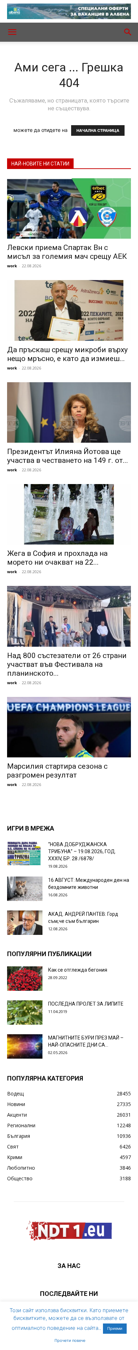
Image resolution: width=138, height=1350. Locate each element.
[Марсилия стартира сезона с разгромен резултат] (69, 727)
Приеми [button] (114, 1328)
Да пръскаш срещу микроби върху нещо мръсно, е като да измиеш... (67, 354)
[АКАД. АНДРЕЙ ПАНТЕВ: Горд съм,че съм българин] (24, 922)
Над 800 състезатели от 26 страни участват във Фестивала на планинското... (67, 664)
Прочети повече (69, 1340)
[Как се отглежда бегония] (24, 978)
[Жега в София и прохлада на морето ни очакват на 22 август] (69, 514)
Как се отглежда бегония (77, 970)
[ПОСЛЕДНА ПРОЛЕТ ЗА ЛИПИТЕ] (24, 1012)
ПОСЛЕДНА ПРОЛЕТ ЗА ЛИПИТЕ (85, 1004)
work (12, 265)
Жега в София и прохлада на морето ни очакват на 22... (57, 557)
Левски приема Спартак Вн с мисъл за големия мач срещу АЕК (67, 252)
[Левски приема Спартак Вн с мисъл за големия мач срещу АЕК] (69, 208)
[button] (12, 32)
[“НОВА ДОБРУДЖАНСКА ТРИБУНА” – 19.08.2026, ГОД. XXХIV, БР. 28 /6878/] (24, 853)
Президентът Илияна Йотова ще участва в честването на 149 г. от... (67, 456)
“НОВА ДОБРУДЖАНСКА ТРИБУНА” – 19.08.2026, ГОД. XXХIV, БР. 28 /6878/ (82, 851)
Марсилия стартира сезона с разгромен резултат (57, 770)
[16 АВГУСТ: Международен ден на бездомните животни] (24, 889)
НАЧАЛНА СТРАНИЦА (97, 130)
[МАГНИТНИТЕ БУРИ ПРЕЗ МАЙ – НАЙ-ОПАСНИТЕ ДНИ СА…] (24, 1046)
